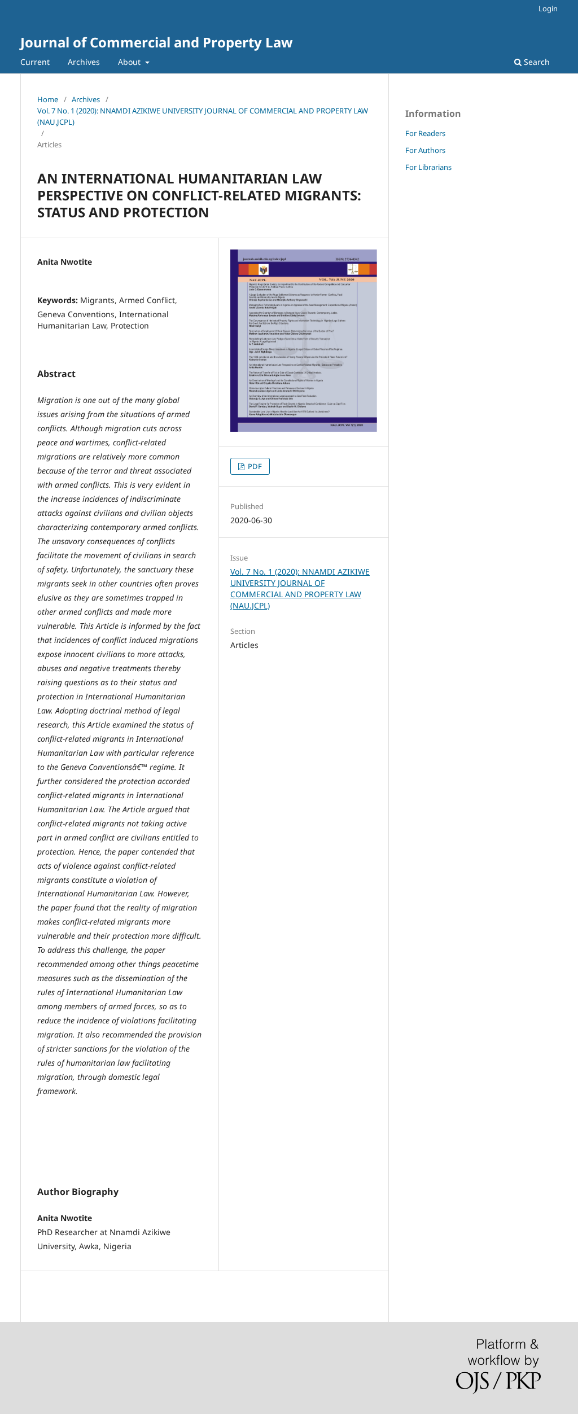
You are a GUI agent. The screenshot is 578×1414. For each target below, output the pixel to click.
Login (548, 8)
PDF (254, 466)
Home (47, 99)
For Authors (425, 150)
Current (35, 61)
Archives (84, 61)
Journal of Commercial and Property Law (156, 42)
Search (536, 61)
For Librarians (428, 167)
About (130, 61)
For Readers (425, 133)
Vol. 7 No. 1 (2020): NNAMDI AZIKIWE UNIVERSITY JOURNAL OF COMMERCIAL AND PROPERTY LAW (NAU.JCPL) (202, 116)
